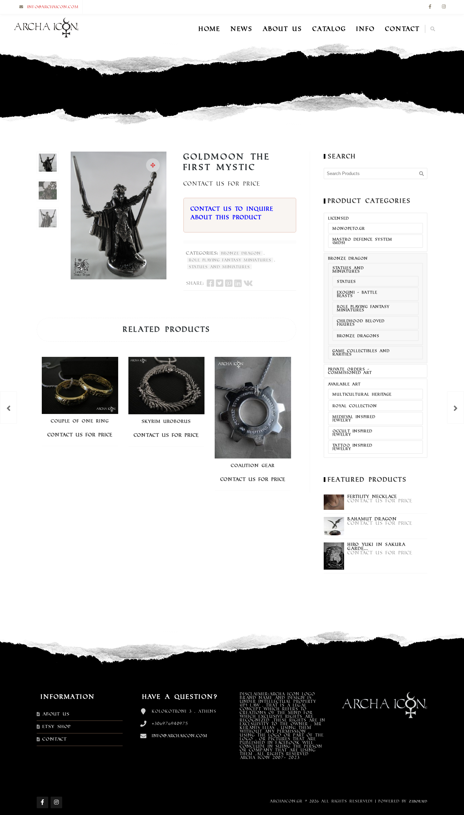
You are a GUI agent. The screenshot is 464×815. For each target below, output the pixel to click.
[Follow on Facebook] (430, 7)
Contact (402, 29)
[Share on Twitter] (219, 283)
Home (209, 29)
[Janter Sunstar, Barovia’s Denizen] (455, 407)
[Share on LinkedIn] (238, 283)
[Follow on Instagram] (443, 7)
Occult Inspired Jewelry (352, 432)
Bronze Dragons (358, 335)
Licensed (338, 218)
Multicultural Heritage (362, 394)
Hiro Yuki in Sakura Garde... (376, 546)
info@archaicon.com (53, 6)
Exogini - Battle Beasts (357, 294)
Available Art (344, 384)
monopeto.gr (349, 228)
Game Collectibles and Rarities (361, 352)
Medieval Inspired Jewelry (354, 418)
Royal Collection (355, 406)
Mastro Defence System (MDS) (362, 241)
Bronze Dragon (241, 253)
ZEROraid (418, 801)
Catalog (329, 29)
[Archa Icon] (46, 29)
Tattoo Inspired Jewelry (352, 447)
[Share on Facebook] (210, 283)
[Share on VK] (248, 283)
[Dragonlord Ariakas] (8, 407)
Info (365, 29)
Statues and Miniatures (219, 266)
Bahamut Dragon (372, 519)
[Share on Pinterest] (228, 283)
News (242, 29)
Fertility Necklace (372, 497)
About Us (282, 29)
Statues (346, 281)
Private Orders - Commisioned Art (350, 370)
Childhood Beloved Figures (361, 322)
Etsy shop (56, 727)
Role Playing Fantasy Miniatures (230, 260)
